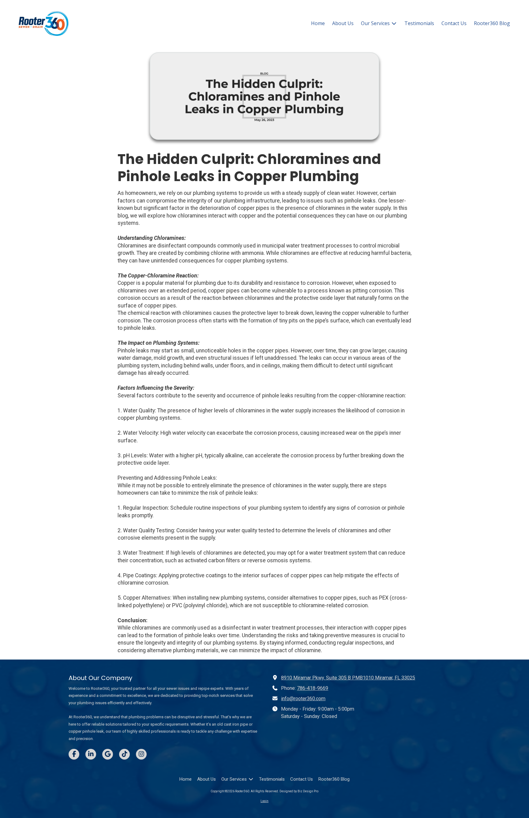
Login (264, 801)
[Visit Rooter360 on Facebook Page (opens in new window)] (74, 754)
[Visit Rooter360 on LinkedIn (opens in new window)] (90, 754)
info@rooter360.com (303, 698)
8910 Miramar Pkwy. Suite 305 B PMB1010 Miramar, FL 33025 (348, 678)
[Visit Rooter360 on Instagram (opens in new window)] (141, 754)
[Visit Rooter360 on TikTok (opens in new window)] (124, 754)
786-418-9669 (312, 688)
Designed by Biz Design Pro (299, 791)
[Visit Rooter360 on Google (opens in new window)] (107, 754)
